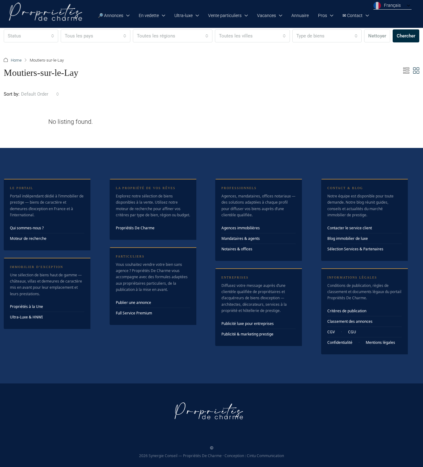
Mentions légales (380, 342)
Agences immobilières (240, 228)
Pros (322, 15)
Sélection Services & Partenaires (355, 249)
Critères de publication (346, 310)
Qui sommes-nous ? (27, 228)
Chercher (406, 36)
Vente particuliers (225, 15)
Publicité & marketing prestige (247, 334)
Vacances (266, 15)
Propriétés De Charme (135, 228)
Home (16, 60)
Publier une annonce (133, 302)
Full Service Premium (134, 313)
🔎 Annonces (110, 15)
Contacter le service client (349, 228)
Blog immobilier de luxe (347, 238)
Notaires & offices (236, 249)
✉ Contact (352, 15)
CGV (331, 332)
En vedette (149, 15)
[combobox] (31, 35)
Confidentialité (339, 342)
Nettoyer (377, 36)
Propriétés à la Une (26, 306)
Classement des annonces (350, 321)
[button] (406, 71)
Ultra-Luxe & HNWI (26, 317)
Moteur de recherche (28, 238)
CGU (352, 332)
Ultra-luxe (183, 15)
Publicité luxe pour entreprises (247, 323)
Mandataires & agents (240, 238)
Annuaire (300, 15)
